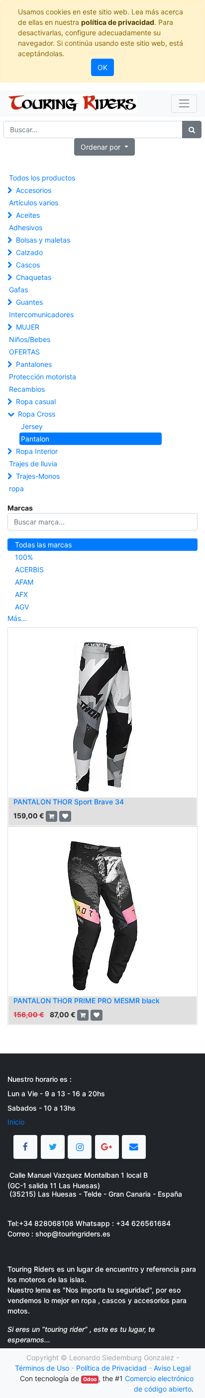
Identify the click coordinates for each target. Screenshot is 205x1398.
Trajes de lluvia (33, 463)
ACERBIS (29, 569)
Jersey (32, 426)
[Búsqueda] (192, 129)
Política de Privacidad (111, 1368)
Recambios (27, 389)
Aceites (28, 215)
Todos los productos (42, 178)
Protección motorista (42, 376)
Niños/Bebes (29, 339)
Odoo (90, 1379)
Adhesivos (25, 227)
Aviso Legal (172, 1368)
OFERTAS (24, 352)
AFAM (24, 582)
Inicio (15, 1122)
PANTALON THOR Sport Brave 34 (68, 801)
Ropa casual (36, 401)
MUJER (27, 327)
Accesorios (33, 190)
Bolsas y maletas (43, 240)
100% (24, 557)
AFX (21, 594)
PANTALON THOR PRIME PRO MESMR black (86, 1000)
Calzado (29, 252)
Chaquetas (33, 277)
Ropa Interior (37, 451)
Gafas (18, 289)
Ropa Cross (36, 414)
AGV (22, 607)
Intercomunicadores (41, 314)
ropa (16, 488)
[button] (104, 147)
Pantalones (34, 364)
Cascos (28, 265)
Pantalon (35, 439)
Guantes (29, 302)
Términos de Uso (42, 1368)
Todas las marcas (43, 544)
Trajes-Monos (38, 476)
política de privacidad (117, 22)
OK (102, 67)
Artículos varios (33, 202)
